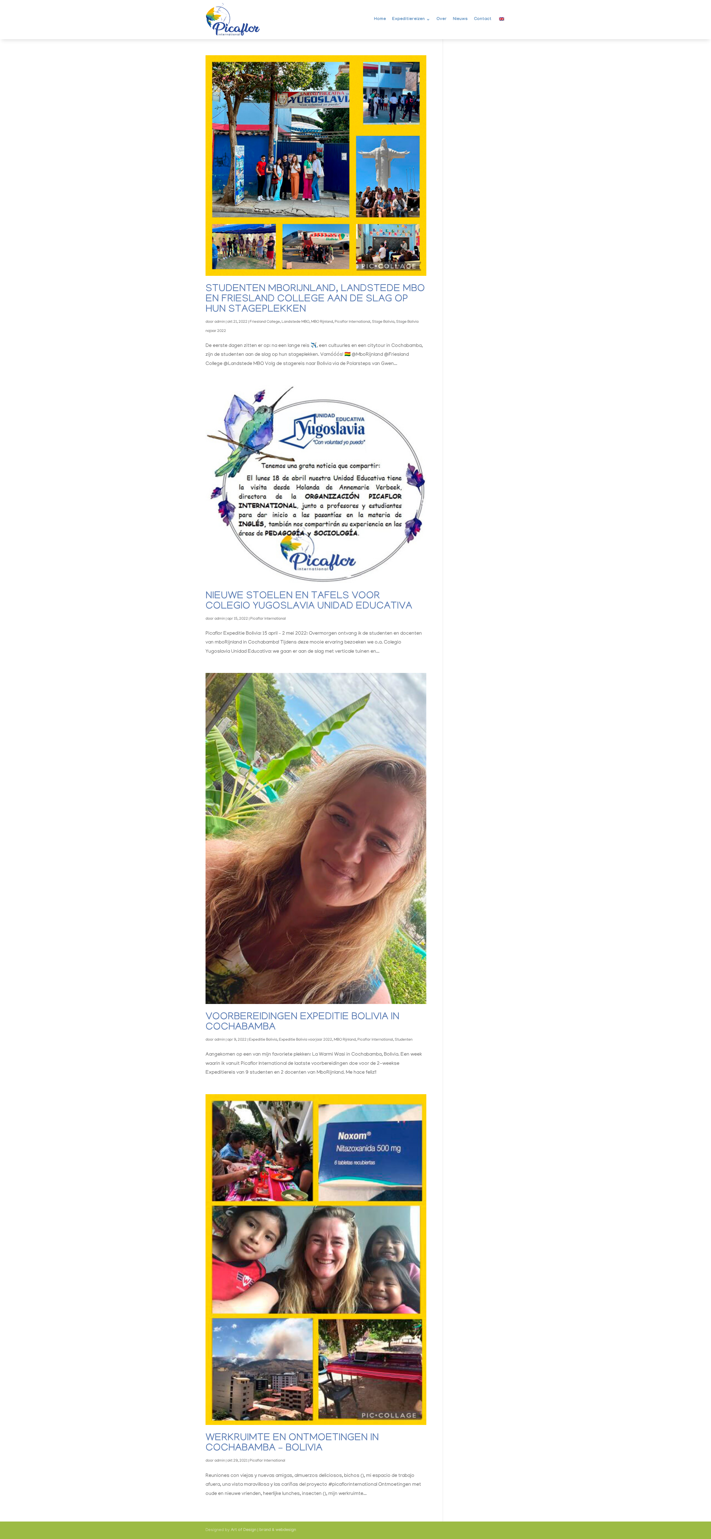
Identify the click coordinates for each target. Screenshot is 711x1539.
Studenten (403, 1040)
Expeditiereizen (408, 19)
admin (219, 322)
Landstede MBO (295, 322)
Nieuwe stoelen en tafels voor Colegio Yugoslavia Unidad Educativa (309, 601)
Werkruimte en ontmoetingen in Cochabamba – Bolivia (292, 1443)
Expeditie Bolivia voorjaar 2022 (305, 1040)
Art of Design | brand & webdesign (263, 1530)
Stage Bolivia (383, 322)
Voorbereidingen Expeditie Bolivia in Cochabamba (302, 1022)
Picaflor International (352, 322)
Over (442, 19)
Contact (483, 19)
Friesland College (265, 322)
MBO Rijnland (322, 322)
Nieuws (460, 19)
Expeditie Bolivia (263, 1040)
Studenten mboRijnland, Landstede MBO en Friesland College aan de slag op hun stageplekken (315, 300)
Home (380, 19)
